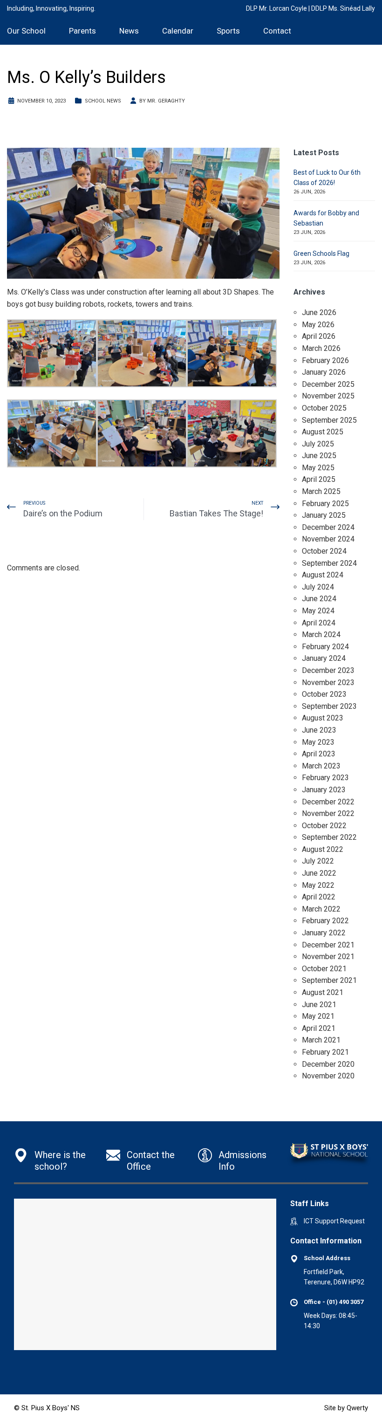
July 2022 (318, 861)
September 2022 (329, 837)
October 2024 (324, 551)
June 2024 (319, 598)
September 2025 (329, 420)
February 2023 (325, 777)
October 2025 (324, 408)
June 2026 (319, 312)
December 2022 (328, 801)
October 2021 (324, 968)
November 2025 (328, 395)
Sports (228, 30)
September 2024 (329, 563)
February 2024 (325, 646)
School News (103, 101)
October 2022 (324, 825)
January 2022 (324, 932)
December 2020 (328, 1064)
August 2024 (322, 574)
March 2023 (321, 765)
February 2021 (325, 1052)
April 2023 (318, 753)
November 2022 (328, 813)
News (129, 30)
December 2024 (328, 527)
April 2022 (318, 896)
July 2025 (318, 443)
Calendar (177, 30)
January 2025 (324, 515)
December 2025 (328, 384)
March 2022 (321, 909)
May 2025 (318, 467)
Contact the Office (151, 1160)
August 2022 (322, 849)
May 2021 (318, 1016)
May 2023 (318, 742)
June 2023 (319, 730)
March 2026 (321, 348)
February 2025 (325, 503)
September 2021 (329, 980)
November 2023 (328, 682)
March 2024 (321, 634)
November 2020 (328, 1075)
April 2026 (318, 336)
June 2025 (319, 455)
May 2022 (318, 885)
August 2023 (322, 717)
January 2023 (324, 789)
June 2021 (319, 1004)
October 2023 (324, 694)
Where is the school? (60, 1160)
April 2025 (318, 479)
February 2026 (325, 360)
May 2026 (318, 324)
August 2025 (322, 431)
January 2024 (324, 658)
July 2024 (318, 587)
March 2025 (321, 491)
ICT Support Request (334, 1221)
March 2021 (321, 1040)
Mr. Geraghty (166, 101)
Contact (277, 30)
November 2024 (328, 539)
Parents (82, 30)
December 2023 (328, 670)
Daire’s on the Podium (62, 513)
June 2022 (319, 873)
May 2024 (318, 610)
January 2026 (324, 372)
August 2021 (322, 992)
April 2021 (318, 1028)
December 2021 (328, 944)
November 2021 (328, 956)
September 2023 (329, 706)
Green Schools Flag (321, 253)
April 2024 (318, 622)
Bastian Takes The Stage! (216, 513)
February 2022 (325, 920)
